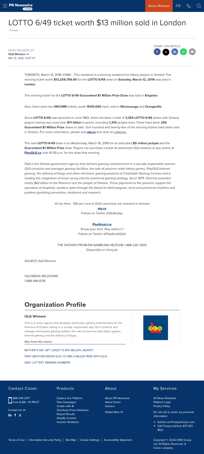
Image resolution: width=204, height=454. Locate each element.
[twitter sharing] (166, 53)
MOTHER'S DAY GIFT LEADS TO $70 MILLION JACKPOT (59, 350)
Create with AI (65, 406)
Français (13, 30)
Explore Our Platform (69, 398)
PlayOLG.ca (33, 152)
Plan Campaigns (66, 402)
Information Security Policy (45, 440)
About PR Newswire (117, 398)
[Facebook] (15, 415)
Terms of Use (16, 440)
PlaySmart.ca (102, 224)
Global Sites (112, 412)
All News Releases (164, 398)
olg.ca (91, 132)
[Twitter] (20, 415)
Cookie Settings (90, 440)
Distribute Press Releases (73, 410)
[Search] (199, 6)
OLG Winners (35, 316)
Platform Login (162, 402)
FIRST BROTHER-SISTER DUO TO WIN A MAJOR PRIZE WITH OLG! (66, 356)
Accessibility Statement (118, 440)
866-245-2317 (21, 398)
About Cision (113, 402)
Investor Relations (68, 422)
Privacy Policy (161, 406)
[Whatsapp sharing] (183, 52)
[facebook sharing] (157, 52)
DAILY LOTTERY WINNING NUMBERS (47, 362)
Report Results (66, 414)
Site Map (71, 440)
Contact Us (15, 410)
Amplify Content (66, 418)
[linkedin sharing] (174, 52)
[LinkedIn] (10, 415)
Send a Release (159, 6)
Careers (110, 406)
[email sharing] (192, 52)
